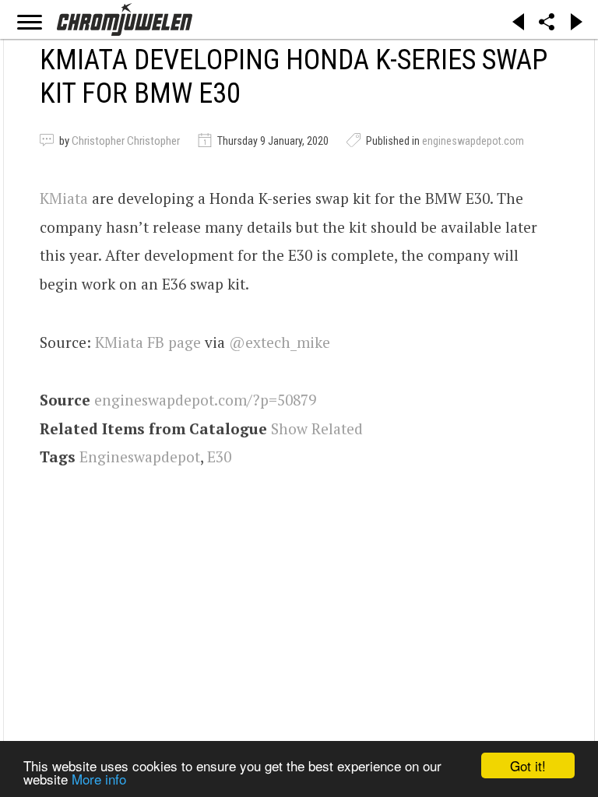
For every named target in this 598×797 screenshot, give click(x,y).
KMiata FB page (148, 342)
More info (99, 778)
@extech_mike (279, 342)
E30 (219, 456)
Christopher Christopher (126, 141)
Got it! (528, 765)
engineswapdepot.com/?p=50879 (205, 399)
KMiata (64, 198)
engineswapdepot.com (473, 141)
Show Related (317, 428)
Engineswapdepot (139, 456)
